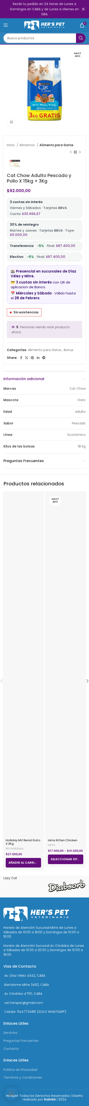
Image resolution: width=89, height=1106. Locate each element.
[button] (11, 1094)
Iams (51, 845)
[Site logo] (44, 25)
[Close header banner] (83, 9)
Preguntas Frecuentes (21, 1040)
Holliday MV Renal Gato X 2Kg (23, 842)
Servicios (10, 1032)
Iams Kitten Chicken (62, 840)
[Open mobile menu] (5, 25)
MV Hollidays (15, 848)
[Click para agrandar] (11, 122)
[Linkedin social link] (38, 358)
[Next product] (80, 152)
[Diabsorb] (66, 886)
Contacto (11, 1048)
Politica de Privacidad (20, 1069)
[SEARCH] (81, 38)
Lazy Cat (10, 878)
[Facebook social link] (21, 358)
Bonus (68, 350)
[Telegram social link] (44, 358)
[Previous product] (70, 152)
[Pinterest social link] (32, 358)
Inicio (11, 145)
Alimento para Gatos (56, 145)
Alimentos (27, 145)
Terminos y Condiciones (22, 1077)
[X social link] (26, 358)
